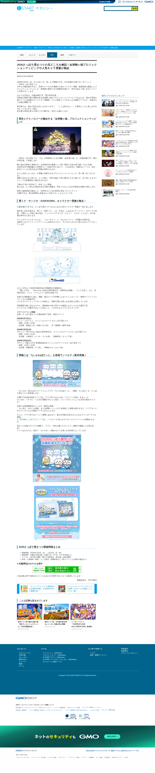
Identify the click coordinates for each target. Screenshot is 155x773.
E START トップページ (24, 48)
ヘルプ (92, 653)
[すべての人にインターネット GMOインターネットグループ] (138, 1)
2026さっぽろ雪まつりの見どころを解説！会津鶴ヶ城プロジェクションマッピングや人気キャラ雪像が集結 (83, 48)
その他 (126, 757)
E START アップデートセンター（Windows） (60, 659)
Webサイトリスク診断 (74, 707)
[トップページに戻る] (26, 8)
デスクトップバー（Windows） (55, 655)
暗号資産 (107, 757)
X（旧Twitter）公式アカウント (29, 419)
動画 (20, 664)
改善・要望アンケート (98, 655)
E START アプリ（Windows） (54, 657)
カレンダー (23, 657)
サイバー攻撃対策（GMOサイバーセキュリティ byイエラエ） (46, 710)
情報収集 (91, 757)
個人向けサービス (117, 757)
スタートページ (25, 653)
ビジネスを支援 (52, 757)
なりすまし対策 (95, 710)
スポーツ (72, 55)
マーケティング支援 (73, 757)
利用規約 (124, 649)
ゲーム (21, 666)
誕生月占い (23, 659)
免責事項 (124, 651)
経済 (62, 55)
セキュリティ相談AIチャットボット (92, 707)
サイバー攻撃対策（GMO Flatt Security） (76, 710)
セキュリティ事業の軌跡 (108, 710)
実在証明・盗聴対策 (21, 710)
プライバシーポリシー (129, 653)
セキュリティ (62, 757)
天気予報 (22, 655)
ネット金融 (99, 757)
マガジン (42, 48)
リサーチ (84, 757)
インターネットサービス (22, 757)
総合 (22, 55)
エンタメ (42, 55)
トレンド (32, 55)
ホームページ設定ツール (52, 662)
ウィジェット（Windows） (53, 653)
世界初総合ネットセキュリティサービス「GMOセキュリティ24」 (34, 707)
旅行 (36, 48)
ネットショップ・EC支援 (38, 757)
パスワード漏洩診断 (59, 707)
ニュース (22, 662)
